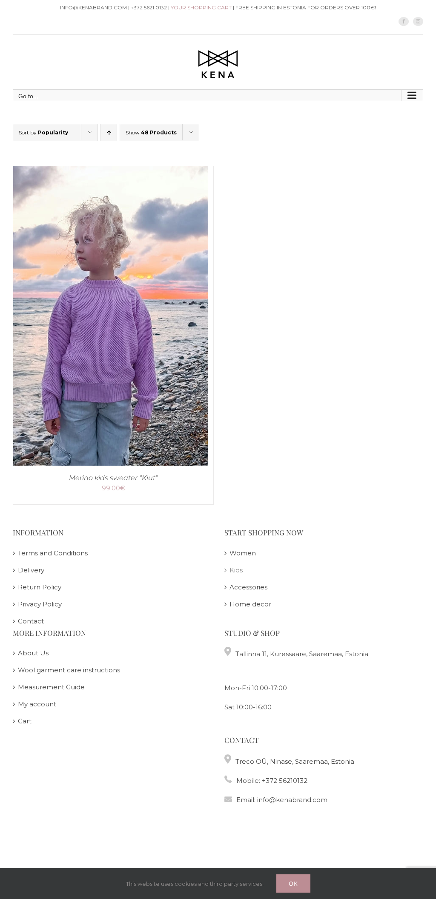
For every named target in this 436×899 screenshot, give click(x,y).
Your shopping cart (201, 7)
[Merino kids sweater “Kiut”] (110, 172)
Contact (31, 621)
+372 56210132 (284, 781)
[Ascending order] (108, 132)
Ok (293, 883)
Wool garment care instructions (69, 670)
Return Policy (39, 587)
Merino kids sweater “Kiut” (113, 478)
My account (37, 704)
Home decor (250, 604)
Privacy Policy (40, 604)
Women (242, 553)
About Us (33, 653)
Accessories (248, 587)
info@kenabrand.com (292, 800)
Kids (236, 570)
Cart (25, 721)
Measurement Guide (51, 687)
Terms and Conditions (53, 553)
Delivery (31, 570)
